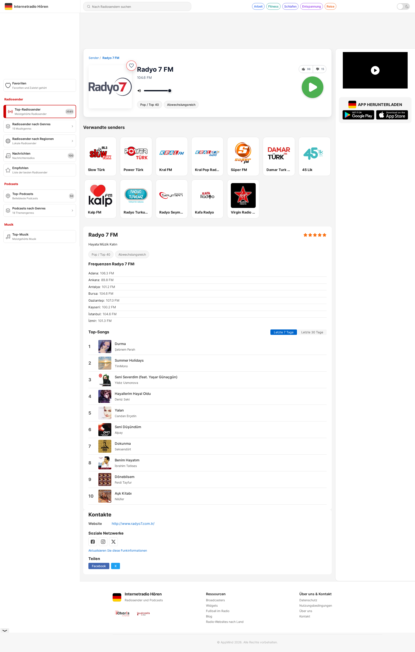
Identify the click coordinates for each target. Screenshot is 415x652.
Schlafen (290, 6)
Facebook (99, 566)
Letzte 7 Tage (284, 332)
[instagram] (103, 541)
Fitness (273, 6)
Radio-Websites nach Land (225, 622)
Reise (330, 6)
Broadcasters (215, 600)
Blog (209, 616)
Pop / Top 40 (149, 104)
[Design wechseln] (403, 6)
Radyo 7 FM (110, 58)
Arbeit (258, 6)
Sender (94, 58)
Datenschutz (308, 600)
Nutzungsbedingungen (315, 605)
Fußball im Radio (217, 611)
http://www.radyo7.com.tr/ (133, 523)
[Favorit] (131, 65)
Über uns (305, 611)
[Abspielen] (312, 87)
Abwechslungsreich (181, 104)
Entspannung (311, 6)
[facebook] (92, 541)
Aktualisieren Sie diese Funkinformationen (117, 550)
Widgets (212, 605)
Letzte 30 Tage (312, 332)
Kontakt (304, 616)
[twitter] (113, 541)
